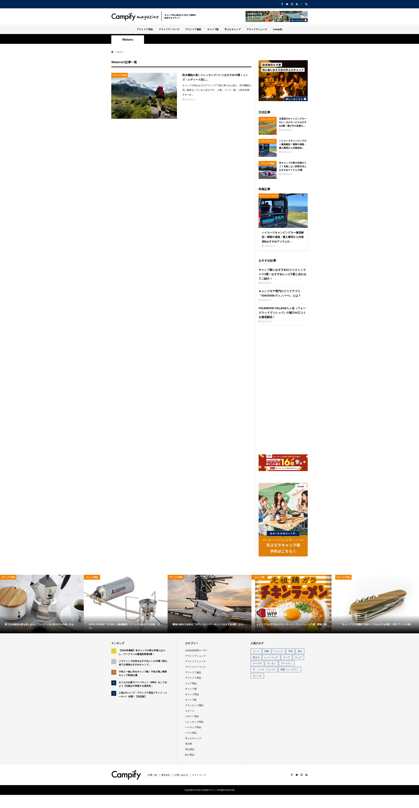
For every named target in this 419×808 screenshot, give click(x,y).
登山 (300, 651)
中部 (290, 651)
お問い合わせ (181, 774)
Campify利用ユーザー (196, 650)
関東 (266, 651)
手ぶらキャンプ (233, 29)
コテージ (189, 710)
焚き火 (256, 657)
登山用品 (189, 749)
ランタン (271, 663)
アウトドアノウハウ (169, 29)
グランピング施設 (194, 705)
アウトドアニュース (256, 29)
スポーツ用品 (192, 716)
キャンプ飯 (213, 29)
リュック (278, 651)
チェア (298, 657)
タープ (286, 657)
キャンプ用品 (192, 694)
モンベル (257, 675)
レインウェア (271, 657)
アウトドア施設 (193, 29)
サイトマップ (199, 774)
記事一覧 (152, 774)
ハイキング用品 (193, 727)
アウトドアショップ (195, 655)
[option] (42, 604)
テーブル (257, 663)
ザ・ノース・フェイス (264, 669)
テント (256, 651)
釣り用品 (189, 754)
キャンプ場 (191, 688)
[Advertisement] (283, 390)
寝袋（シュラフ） (290, 669)
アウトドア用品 (145, 29)
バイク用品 (191, 732)
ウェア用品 (191, 683)
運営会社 (165, 774)
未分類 (188, 743)
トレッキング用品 (194, 721)
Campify (277, 29)
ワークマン (286, 663)
